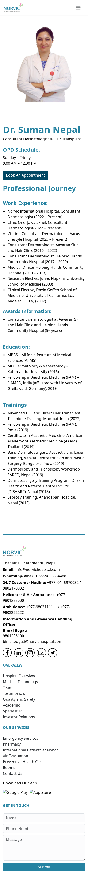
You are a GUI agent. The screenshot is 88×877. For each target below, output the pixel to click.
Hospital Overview (19, 675)
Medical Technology (20, 681)
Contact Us (12, 773)
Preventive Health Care (23, 761)
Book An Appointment (25, 175)
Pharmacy (12, 744)
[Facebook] (7, 652)
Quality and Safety (19, 699)
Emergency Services (20, 738)
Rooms (9, 767)
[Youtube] (41, 652)
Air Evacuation (15, 755)
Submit (44, 867)
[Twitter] (52, 652)
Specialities (13, 711)
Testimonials (14, 693)
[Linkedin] (18, 652)
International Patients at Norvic (30, 750)
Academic (11, 705)
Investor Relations (19, 716)
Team (7, 687)
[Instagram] (30, 652)
